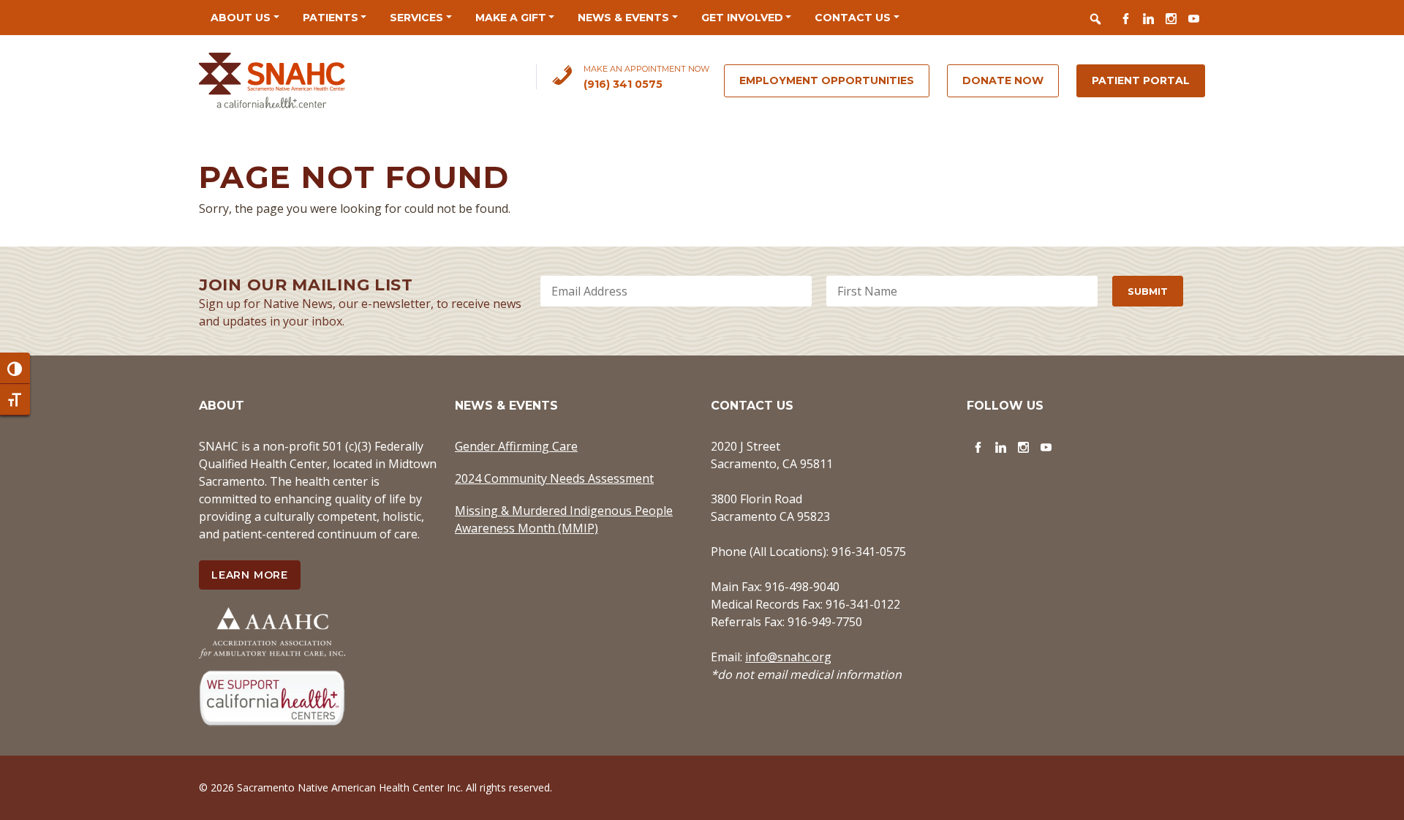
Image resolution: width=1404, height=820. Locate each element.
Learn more (249, 575)
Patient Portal (1141, 80)
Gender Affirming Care (516, 446)
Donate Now (1002, 80)
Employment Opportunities (826, 80)
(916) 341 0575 (623, 84)
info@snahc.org (788, 657)
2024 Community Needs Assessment (554, 478)
